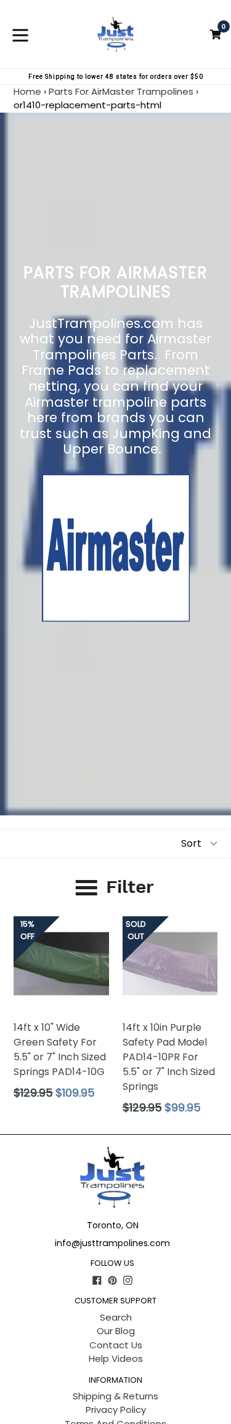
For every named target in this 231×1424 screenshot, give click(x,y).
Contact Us (115, 1344)
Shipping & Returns (115, 1396)
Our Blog (116, 1330)
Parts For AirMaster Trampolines (121, 91)
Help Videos (116, 1358)
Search (116, 1317)
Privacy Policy (116, 1409)
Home (27, 91)
